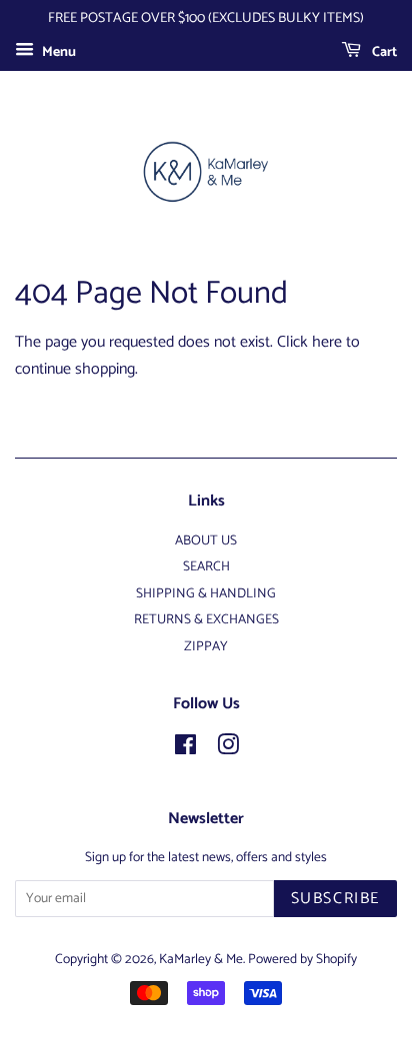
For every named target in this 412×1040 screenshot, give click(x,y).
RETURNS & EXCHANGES (206, 619)
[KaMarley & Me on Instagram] (228, 749)
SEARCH (206, 566)
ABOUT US (206, 540)
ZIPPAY (206, 646)
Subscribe (335, 898)
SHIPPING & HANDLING (206, 593)
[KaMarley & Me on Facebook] (185, 749)
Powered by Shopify (302, 959)
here (327, 342)
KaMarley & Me (201, 959)
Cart (383, 52)
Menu (57, 52)
